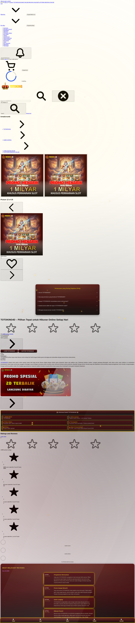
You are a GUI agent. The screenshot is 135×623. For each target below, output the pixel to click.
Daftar (67, 621)
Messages (6, 44)
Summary (5, 28)
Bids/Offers (6, 30)
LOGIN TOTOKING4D (9, 351)
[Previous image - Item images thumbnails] (12, 207)
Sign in (6, 2)
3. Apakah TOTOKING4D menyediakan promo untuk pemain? (53, 301)
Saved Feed (6, 36)
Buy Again (6, 34)
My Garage (6, 40)
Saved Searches (7, 38)
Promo (13, 621)
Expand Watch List (31, 14)
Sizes (4, 42)
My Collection (6, 43)
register (11, 2)
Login (40, 621)
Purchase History (7, 33)
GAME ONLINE (24, 2)
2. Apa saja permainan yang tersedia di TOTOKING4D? (51, 297)
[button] (13, 108)
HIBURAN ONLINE (33, 2)
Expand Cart (25, 70)
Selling (5, 35)
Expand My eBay (30, 25)
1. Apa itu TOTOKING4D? (44, 292)
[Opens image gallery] (1, 257)
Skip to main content (6, 1)
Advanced (28, 113)
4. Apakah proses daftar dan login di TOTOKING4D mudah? (52, 305)
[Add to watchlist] (12, 264)
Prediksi (94, 621)
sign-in (6, 59)
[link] (12, 344)
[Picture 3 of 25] (65, 175)
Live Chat (121, 621)
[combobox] (15, 101)
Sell (2, 3)
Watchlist (5, 31)
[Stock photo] (22, 175)
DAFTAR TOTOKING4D (28, 351)
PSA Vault (5, 45)
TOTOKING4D (17, 2)
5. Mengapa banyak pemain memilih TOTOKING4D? (51, 310)
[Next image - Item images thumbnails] (12, 275)
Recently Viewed (7, 29)
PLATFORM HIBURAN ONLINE (46, 2)
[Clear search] (63, 96)
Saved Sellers (6, 39)
